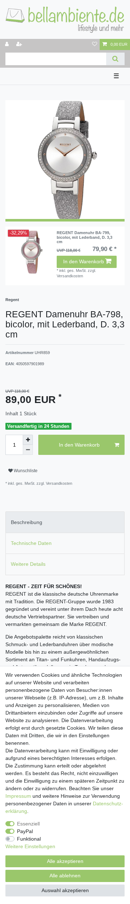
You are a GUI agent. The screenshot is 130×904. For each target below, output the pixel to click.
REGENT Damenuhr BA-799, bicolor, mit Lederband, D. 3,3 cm (84, 237)
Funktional (29, 839)
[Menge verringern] (28, 450)
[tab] (65, 522)
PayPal (25, 831)
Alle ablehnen (65, 875)
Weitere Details (28, 564)
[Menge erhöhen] (28, 440)
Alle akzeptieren (65, 861)
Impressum (18, 796)
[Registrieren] (20, 44)
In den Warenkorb (83, 261)
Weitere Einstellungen (30, 846)
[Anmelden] (8, 44)
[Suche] (115, 59)
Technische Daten (31, 543)
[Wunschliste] (95, 44)
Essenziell (28, 824)
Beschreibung (26, 522)
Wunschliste (25, 470)
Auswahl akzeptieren (65, 890)
